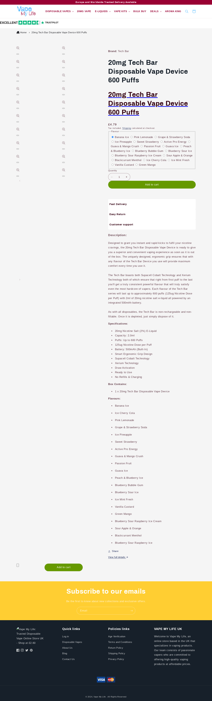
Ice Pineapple (124, 141)
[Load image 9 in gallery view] (17, 227)
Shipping (126, 128)
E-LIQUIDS (101, 11)
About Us (67, 648)
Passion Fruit (153, 146)
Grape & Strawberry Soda (174, 137)
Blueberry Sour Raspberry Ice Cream (138, 155)
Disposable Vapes (72, 642)
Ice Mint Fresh (180, 160)
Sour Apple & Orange (179, 155)
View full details (117, 557)
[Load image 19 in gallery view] (17, 273)
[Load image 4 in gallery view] (17, 204)
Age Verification (116, 636)
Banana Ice (122, 137)
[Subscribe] (131, 610)
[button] (59, 11)
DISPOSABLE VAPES (58, 11)
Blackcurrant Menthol (128, 160)
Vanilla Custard (125, 164)
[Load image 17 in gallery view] (17, 264)
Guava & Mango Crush (125, 146)
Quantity (112, 170)
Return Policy (115, 648)
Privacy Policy (116, 659)
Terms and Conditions (120, 642)
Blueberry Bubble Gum (149, 151)
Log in (65, 636)
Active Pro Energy (175, 141)
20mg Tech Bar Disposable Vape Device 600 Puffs (59, 32)
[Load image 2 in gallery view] (17, 195)
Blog (64, 653)
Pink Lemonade (144, 137)
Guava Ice (172, 146)
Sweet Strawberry (148, 141)
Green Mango (147, 164)
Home (23, 32)
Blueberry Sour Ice (180, 151)
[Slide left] (19, 180)
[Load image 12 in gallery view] (17, 241)
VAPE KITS (120, 11)
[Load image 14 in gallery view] (17, 250)
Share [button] (115, 551)
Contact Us (68, 659)
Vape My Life (100, 697)
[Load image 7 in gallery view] (17, 218)
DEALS (154, 11)
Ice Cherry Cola (157, 160)
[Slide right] (19, 279)
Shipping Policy (116, 653)
